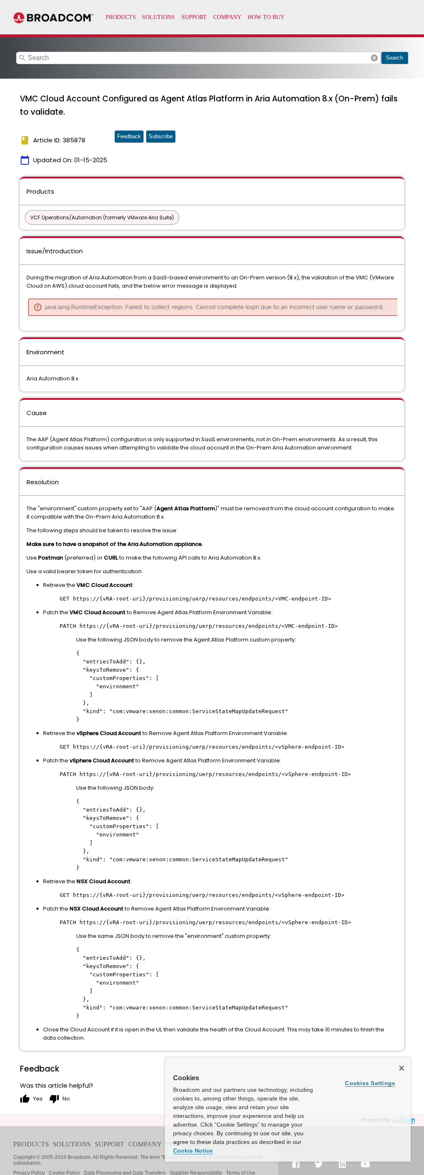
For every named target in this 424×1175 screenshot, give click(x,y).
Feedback (129, 136)
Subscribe (161, 136)
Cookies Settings (370, 1083)
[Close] (401, 1068)
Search (394, 58)
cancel (374, 58)
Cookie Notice (193, 1150)
